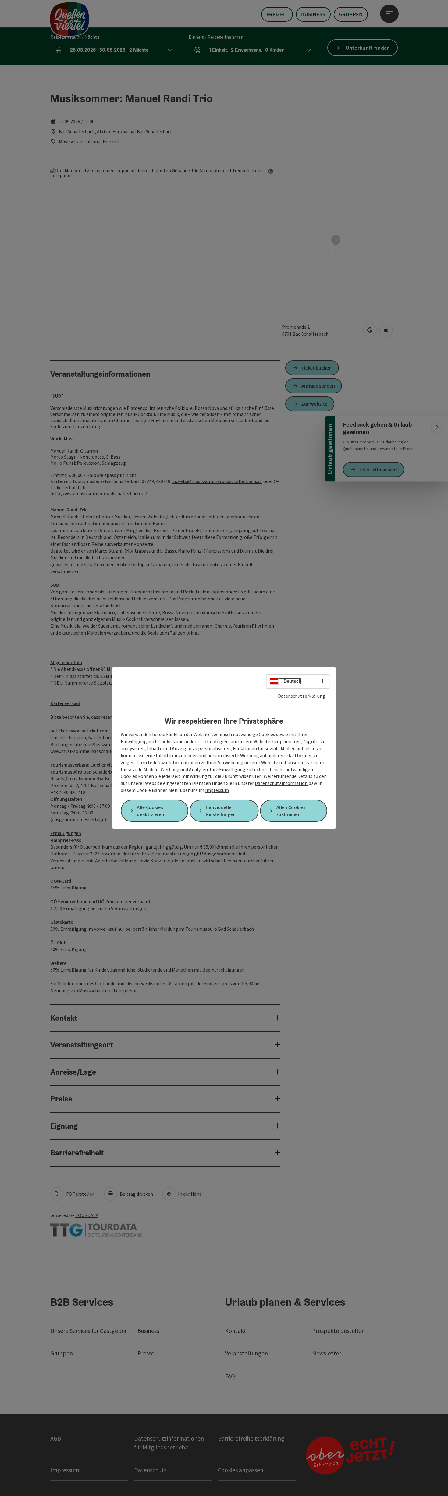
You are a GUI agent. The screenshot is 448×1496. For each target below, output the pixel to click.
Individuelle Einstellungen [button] (221, 810)
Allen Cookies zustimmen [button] (290, 810)
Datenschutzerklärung (301, 696)
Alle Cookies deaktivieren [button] (150, 810)
